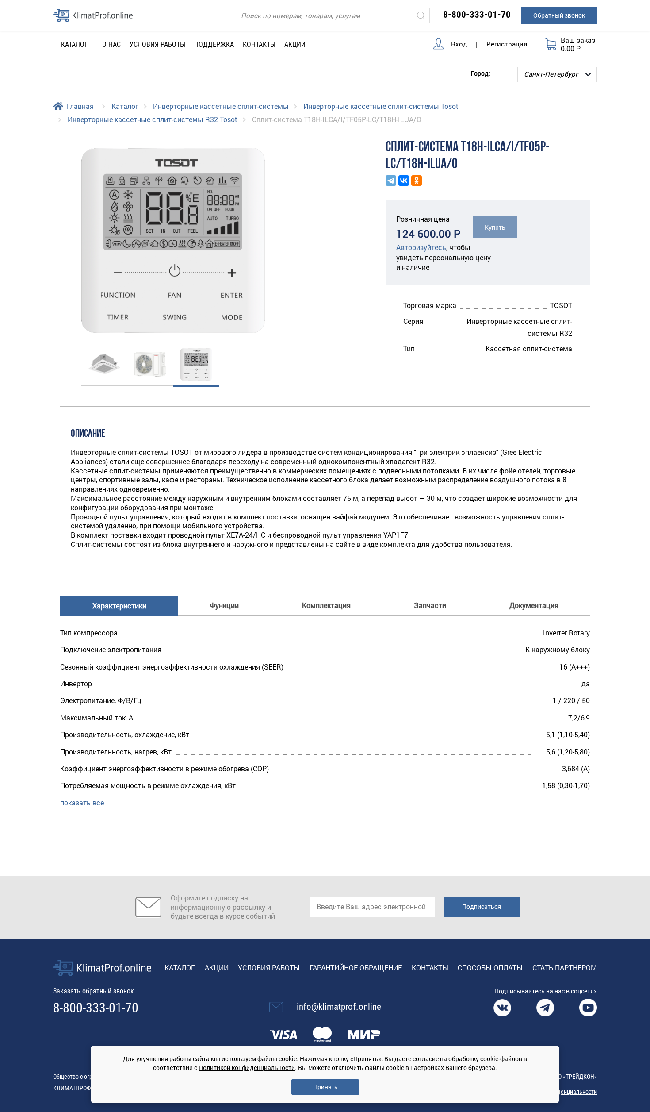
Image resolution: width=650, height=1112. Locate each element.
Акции (295, 44)
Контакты (259, 44)
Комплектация (326, 605)
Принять (325, 1086)
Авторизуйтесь (421, 247)
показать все (82, 802)
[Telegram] (391, 180)
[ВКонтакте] (403, 180)
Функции (224, 605)
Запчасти (430, 605)
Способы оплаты (490, 967)
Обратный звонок (559, 15)
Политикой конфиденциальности (247, 1067)
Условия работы (157, 44)
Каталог (124, 106)
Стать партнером (564, 967)
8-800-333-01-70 (477, 14)
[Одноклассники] (416, 180)
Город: (480, 73)
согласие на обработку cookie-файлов (467, 1058)
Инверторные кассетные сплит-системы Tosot (381, 106)
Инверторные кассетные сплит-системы (221, 106)
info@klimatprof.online (339, 1006)
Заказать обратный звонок (93, 991)
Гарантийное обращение (356, 967)
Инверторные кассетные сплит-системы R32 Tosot (152, 119)
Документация (533, 605)
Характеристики (119, 605)
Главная (80, 106)
